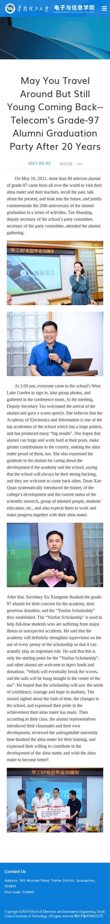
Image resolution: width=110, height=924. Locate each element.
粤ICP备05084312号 (88, 916)
